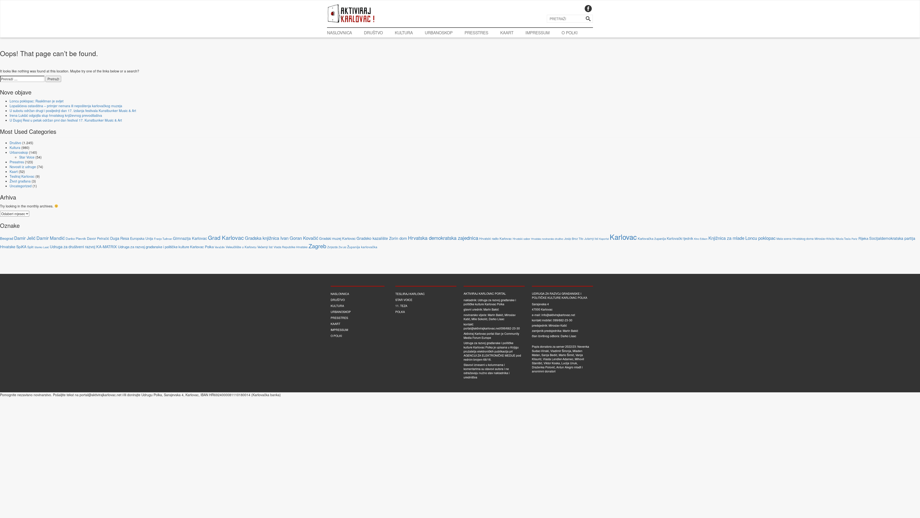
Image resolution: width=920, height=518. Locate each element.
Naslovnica (339, 32)
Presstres (476, 32)
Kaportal (604, 239)
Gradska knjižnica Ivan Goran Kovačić (281, 238)
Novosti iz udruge (23, 166)
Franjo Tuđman (163, 239)
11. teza (401, 306)
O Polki (570, 32)
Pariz (854, 239)
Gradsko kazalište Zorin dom (381, 238)
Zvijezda (332, 247)
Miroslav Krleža (825, 238)
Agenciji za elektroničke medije (489, 355)
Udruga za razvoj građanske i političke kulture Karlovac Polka (166, 246)
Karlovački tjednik (680, 238)
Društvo (373, 32)
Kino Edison (700, 239)
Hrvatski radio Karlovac (495, 238)
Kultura (404, 32)
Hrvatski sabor (521, 239)
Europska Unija (141, 238)
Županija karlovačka (362, 247)
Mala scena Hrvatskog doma (795, 238)
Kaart (506, 32)
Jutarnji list (591, 239)
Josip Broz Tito (573, 238)
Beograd (6, 238)
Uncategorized (21, 185)
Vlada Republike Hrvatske (291, 247)
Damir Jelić (24, 238)
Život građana (20, 181)
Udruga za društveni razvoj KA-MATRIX (83, 246)
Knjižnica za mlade (726, 238)
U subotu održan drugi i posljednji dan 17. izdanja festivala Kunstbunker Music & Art (73, 110)
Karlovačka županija (652, 238)
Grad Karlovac (226, 237)
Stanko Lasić (41, 247)
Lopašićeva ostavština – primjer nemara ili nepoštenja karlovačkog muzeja (66, 105)
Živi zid (342, 247)
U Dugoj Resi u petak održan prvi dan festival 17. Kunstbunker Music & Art (66, 120)
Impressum (537, 32)
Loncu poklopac (760, 238)
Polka (400, 312)
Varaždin (220, 247)
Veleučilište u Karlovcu (241, 247)
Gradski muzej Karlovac (337, 238)
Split (30, 247)
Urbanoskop (439, 32)
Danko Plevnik (76, 238)
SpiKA (21, 246)
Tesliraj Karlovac (22, 176)
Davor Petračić (98, 238)
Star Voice (26, 157)
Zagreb (317, 246)
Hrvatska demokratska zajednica (443, 237)
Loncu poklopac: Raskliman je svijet (36, 101)
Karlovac (623, 237)
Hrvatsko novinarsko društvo (547, 239)
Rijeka (863, 238)
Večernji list (265, 247)
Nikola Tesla (843, 239)
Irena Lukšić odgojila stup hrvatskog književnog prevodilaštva (56, 115)
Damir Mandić (50, 238)
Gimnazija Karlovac (190, 238)
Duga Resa (119, 238)
